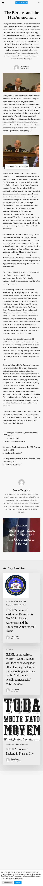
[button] (3, 2)
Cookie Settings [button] (7, 882)
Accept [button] (18, 882)
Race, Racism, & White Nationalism (15, 605)
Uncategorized (24, 744)
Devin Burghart (24, 66)
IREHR (8, 601)
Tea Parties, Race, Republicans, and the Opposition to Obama (21, 535)
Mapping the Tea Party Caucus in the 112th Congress (21, 447)
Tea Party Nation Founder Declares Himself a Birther (21, 459)
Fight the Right (10, 744)
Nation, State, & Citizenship (18, 601)
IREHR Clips (9, 649)
